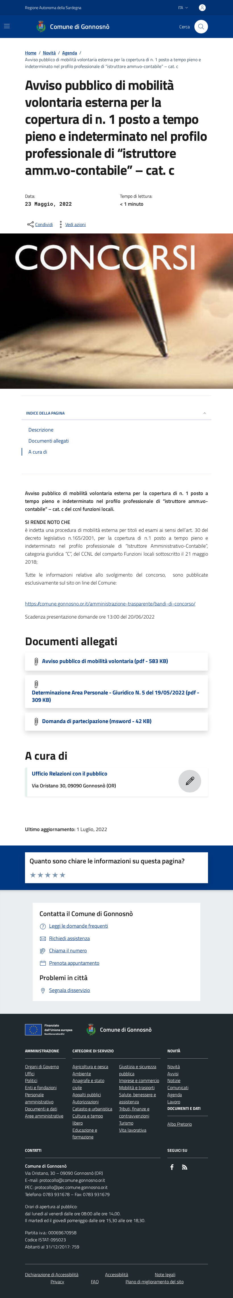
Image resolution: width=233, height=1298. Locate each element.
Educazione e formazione (84, 1133)
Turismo (126, 1122)
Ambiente (81, 1073)
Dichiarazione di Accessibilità (51, 1274)
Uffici (29, 1073)
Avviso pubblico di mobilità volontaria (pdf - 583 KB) (105, 661)
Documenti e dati (41, 1108)
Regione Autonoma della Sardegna (53, 7)
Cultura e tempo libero (87, 1119)
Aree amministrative (44, 1115)
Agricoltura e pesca (90, 1066)
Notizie (173, 1080)
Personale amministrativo (39, 1098)
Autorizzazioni (85, 1101)
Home (30, 52)
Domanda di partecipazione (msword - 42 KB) (96, 721)
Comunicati (177, 1087)
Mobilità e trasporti (137, 1087)
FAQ (95, 1281)
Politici (31, 1080)
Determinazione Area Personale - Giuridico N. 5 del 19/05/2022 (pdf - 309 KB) (115, 696)
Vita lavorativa (132, 1130)
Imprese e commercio (139, 1080)
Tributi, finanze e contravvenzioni (134, 1112)
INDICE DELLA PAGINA (45, 413)
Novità (49, 52)
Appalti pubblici (86, 1094)
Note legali (165, 1274)
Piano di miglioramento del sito (155, 1281)
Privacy (57, 1281)
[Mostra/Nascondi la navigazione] (6, 26)
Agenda (69, 52)
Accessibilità (116, 1274)
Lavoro (173, 1101)
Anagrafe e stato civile (88, 1084)
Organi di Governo (42, 1066)
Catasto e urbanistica (92, 1108)
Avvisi (172, 1073)
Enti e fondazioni (41, 1087)
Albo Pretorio (179, 1124)
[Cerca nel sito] (201, 26)
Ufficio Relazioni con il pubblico (69, 773)
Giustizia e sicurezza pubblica (137, 1070)
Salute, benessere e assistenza (137, 1098)
